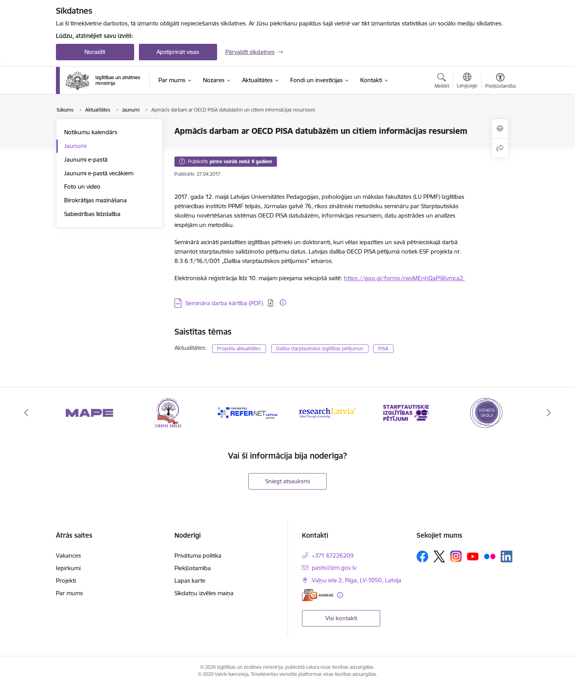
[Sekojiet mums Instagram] (456, 556)
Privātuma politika (197, 555)
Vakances (68, 555)
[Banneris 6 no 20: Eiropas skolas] (168, 412)
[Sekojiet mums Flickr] (490, 556)
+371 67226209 (333, 555)
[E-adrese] (317, 595)
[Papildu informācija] (283, 302)
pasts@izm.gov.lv (334, 567)
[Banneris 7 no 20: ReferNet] (248, 412)
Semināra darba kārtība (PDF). (224, 303)
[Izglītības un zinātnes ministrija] (103, 80)
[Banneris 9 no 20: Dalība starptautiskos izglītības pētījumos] (406, 412)
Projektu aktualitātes (239, 348)
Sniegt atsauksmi (287, 481)
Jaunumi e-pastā (86, 159)
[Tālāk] (549, 412)
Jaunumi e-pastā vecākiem (98, 173)
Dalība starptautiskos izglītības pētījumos (319, 348)
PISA (383, 348)
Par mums (69, 593)
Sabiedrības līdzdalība (92, 214)
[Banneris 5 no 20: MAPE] (89, 412)
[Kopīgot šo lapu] (500, 148)
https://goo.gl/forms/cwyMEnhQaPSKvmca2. (404, 278)
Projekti (66, 580)
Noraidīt (94, 52)
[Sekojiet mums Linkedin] (506, 556)
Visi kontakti (341, 618)
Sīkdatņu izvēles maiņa (204, 593)
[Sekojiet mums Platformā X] (439, 556)
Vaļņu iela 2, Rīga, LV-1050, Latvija (356, 580)
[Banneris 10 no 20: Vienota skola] (485, 412)
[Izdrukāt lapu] (500, 128)
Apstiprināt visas (177, 52)
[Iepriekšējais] (26, 412)
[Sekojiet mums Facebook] (422, 556)
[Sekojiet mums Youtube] (473, 556)
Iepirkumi (68, 568)
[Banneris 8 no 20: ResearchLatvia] (327, 412)
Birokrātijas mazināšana (95, 200)
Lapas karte (189, 580)
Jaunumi (75, 145)
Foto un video (82, 186)
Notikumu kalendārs (90, 132)
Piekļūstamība (192, 568)
